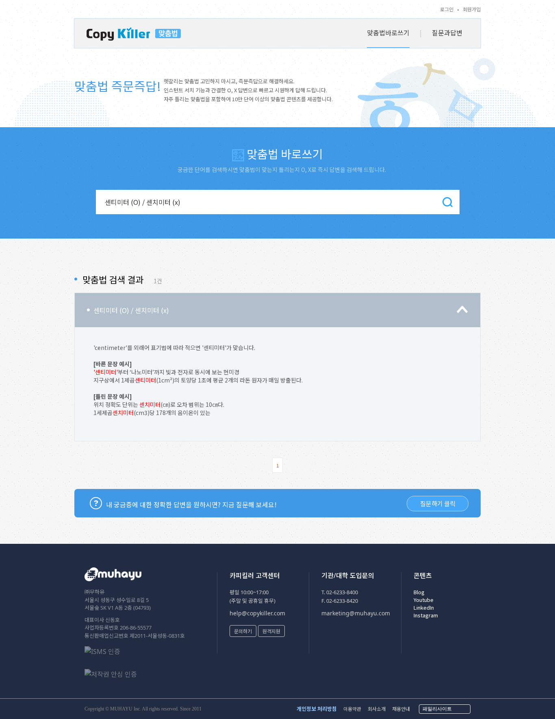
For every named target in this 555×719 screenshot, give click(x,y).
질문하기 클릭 (437, 503)
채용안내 (401, 708)
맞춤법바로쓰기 (388, 32)
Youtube (424, 600)
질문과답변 (447, 32)
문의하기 (243, 631)
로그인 (446, 9)
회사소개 (377, 708)
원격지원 (271, 631)
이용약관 (352, 708)
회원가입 (472, 9)
